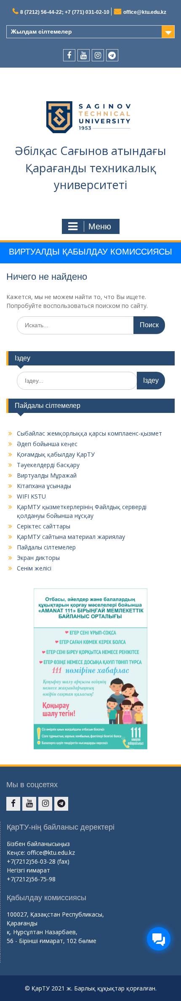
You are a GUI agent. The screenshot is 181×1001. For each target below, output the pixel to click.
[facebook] (69, 55)
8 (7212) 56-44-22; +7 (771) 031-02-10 (64, 12)
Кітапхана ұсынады (44, 486)
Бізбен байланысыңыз (38, 844)
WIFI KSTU (31, 496)
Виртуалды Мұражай (47, 475)
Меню (99, 226)
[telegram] (112, 55)
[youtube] (83, 55)
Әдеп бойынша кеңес (47, 444)
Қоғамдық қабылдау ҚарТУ (56, 454)
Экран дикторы (38, 558)
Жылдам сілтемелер (41, 31)
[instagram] (98, 55)
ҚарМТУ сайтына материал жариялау (71, 537)
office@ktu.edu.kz (144, 12)
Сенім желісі (34, 568)
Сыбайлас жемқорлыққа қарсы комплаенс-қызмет (89, 433)
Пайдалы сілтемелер (46, 547)
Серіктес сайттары (43, 526)
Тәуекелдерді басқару (48, 465)
